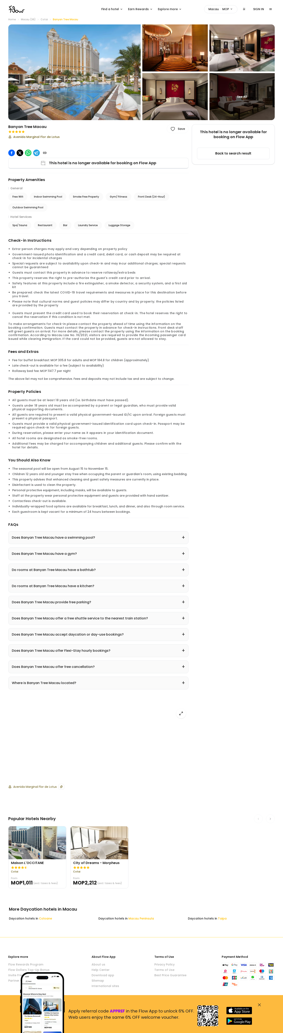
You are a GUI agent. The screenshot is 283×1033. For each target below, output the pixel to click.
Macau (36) (28, 19)
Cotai (44, 19)
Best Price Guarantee (170, 975)
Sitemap (98, 980)
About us (98, 964)
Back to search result (233, 153)
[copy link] (44, 153)
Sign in (258, 9)
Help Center (101, 970)
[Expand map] (181, 713)
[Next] (270, 819)
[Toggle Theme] (244, 9)
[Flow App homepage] (16, 9)
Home (12, 19)
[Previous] (258, 819)
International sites (105, 986)
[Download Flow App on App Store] (239, 1010)
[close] (259, 1005)
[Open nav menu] (270, 9)
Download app (103, 975)
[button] (74, 72)
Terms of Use (164, 970)
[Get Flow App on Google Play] (239, 1021)
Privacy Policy (164, 964)
